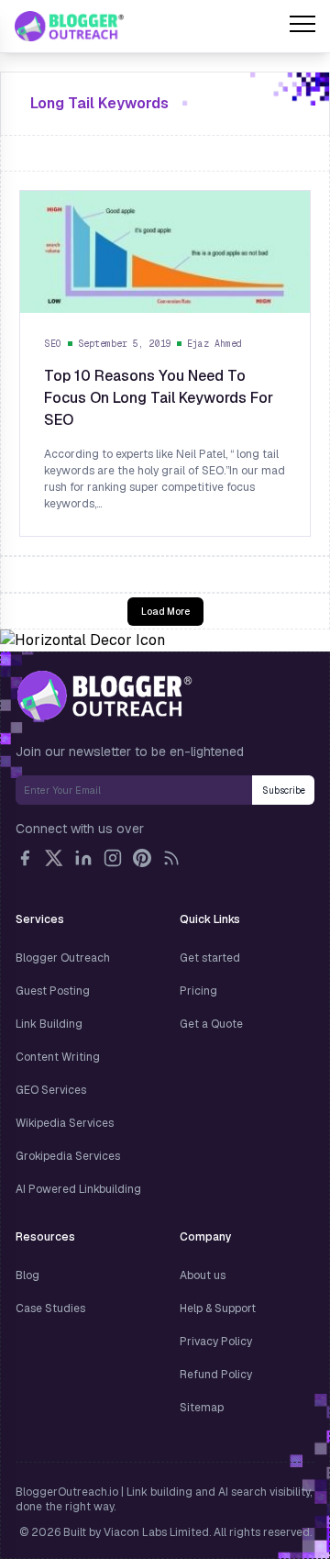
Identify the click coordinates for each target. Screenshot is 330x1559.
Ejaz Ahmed (214, 344)
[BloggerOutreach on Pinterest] (142, 858)
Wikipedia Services (65, 1123)
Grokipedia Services (68, 1156)
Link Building (49, 1024)
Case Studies (50, 1308)
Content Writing (58, 1057)
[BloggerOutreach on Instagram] (113, 858)
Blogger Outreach (63, 958)
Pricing (198, 991)
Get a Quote (211, 1024)
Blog (27, 1275)
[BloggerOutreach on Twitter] (54, 858)
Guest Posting (53, 991)
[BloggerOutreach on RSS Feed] (171, 858)
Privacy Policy (216, 1341)
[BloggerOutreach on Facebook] (25, 858)
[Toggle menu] (302, 27)
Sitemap (202, 1407)
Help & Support (218, 1308)
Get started (210, 958)
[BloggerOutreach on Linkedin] (83, 858)
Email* (134, 790)
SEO (53, 344)
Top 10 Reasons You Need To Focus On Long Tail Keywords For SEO (158, 397)
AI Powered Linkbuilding (78, 1189)
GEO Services (51, 1090)
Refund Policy (216, 1374)
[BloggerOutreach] (104, 695)
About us (203, 1275)
